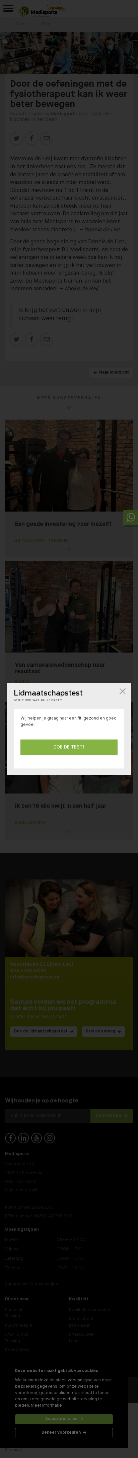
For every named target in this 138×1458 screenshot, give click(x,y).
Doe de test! (69, 747)
